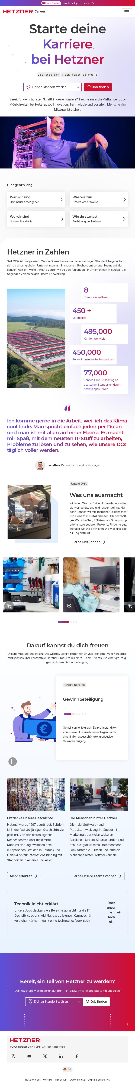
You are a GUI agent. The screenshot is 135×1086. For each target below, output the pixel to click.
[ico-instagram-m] (13, 1056)
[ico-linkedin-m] (60, 1056)
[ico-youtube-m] (29, 1056)
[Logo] (67, 1040)
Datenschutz (77, 1079)
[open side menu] (127, 11)
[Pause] (12, 761)
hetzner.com (32, 1079)
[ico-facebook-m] (76, 1056)
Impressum (61, 1079)
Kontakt (47, 1079)
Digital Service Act (99, 1079)
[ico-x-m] (45, 1056)
